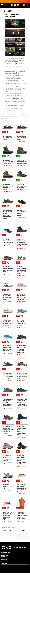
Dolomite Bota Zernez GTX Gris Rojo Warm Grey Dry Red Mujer (7, 455)
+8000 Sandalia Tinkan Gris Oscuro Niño (8, 483)
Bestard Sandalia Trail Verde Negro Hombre (21, 134)
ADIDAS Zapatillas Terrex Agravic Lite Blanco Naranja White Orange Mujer (8, 512)
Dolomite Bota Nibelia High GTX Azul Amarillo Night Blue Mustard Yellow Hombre (21, 457)
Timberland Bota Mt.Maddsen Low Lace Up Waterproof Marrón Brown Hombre (7, 211)
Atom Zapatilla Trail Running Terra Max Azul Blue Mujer (21, 319)
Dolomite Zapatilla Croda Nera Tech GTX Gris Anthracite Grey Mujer (8, 372)
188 (10, 527)
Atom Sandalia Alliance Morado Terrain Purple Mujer (7, 293)
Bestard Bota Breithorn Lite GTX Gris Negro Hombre (22, 158)
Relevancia (10, 112)
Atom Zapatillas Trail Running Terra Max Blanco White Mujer (7, 319)
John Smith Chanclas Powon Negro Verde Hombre (21, 209)
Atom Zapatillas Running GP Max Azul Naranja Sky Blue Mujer (7, 345)
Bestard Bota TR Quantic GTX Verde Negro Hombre (21, 182)
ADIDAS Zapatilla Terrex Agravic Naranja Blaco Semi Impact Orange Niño (22, 485)
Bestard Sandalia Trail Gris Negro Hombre (7, 134)
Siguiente (24, 527)
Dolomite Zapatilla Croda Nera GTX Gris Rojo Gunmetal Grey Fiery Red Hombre (8, 427)
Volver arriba (22, 532)
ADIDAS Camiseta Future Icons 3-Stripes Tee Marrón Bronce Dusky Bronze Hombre (22, 512)
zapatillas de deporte (11, 63)
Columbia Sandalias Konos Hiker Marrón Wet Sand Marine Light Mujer (22, 267)
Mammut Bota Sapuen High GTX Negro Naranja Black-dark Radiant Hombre (22, 239)
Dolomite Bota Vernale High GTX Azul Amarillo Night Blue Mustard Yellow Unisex (21, 428)
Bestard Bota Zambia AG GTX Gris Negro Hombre (8, 158)
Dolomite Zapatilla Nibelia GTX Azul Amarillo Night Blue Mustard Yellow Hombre (22, 346)
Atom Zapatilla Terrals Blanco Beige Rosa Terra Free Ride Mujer (21, 293)
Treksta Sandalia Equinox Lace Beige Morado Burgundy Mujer (8, 266)
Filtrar (23, 112)
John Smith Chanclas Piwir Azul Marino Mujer (8, 237)
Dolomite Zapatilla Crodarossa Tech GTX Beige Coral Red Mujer (22, 372)
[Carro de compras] (24, 5)
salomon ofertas (9, 96)
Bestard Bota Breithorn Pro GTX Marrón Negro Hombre (8, 183)
